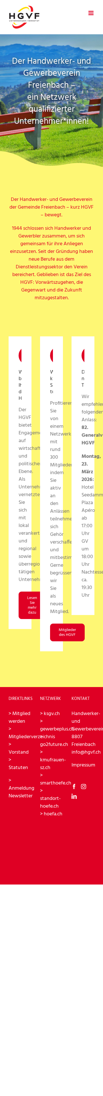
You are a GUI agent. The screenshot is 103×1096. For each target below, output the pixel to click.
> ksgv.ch (50, 714)
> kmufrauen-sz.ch (53, 760)
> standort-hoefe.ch (50, 798)
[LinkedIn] (74, 796)
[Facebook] (74, 786)
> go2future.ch (54, 741)
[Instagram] (83, 786)
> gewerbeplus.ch (57, 725)
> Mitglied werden (19, 718)
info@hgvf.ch (86, 752)
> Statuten (18, 764)
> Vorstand (19, 748)
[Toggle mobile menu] (91, 13)
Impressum (83, 765)
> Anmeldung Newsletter (21, 788)
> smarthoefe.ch (55, 779)
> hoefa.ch (51, 814)
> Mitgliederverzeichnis (32, 733)
